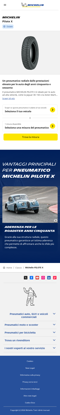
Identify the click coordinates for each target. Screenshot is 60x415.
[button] (30, 110)
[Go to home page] (32, 5)
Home (9, 267)
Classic (18, 267)
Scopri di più (8, 98)
